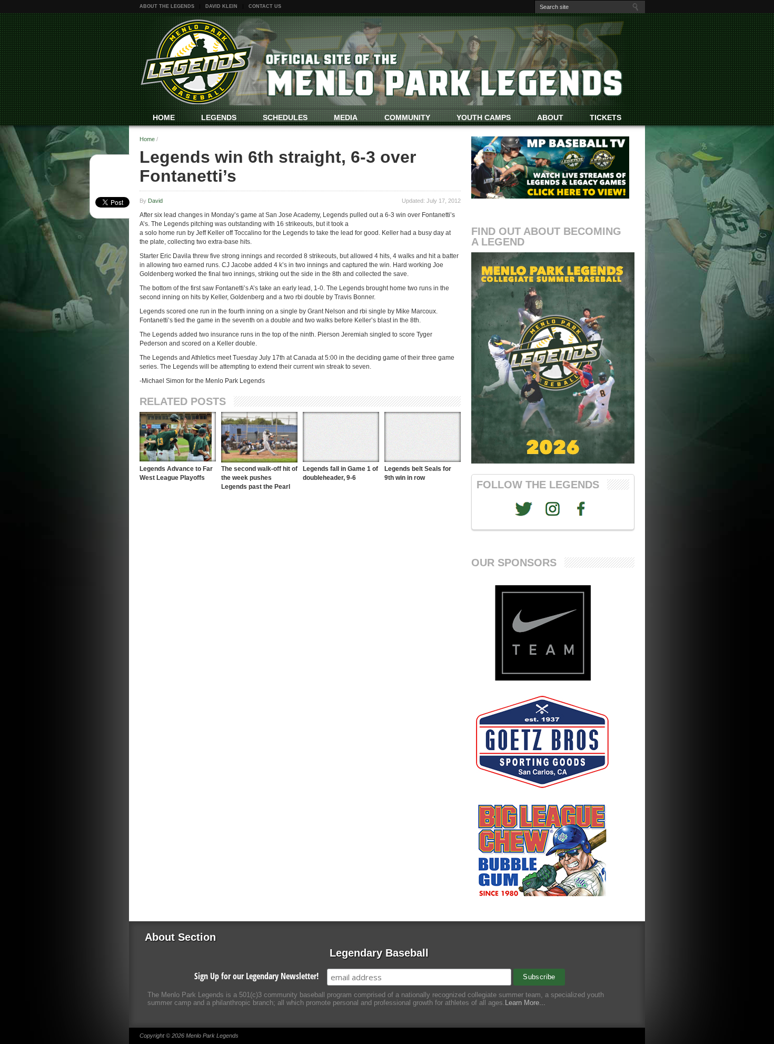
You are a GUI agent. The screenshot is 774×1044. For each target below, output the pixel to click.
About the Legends (167, 6)
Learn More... (525, 1003)
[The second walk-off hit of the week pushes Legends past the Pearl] (259, 437)
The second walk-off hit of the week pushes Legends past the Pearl (259, 477)
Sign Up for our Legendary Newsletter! (256, 976)
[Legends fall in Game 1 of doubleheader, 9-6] (341, 437)
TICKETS (605, 117)
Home (147, 139)
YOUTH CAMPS (484, 117)
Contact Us (265, 6)
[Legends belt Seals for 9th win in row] (422, 437)
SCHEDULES (285, 117)
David (155, 201)
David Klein (221, 6)
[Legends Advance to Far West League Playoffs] (178, 436)
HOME (164, 117)
